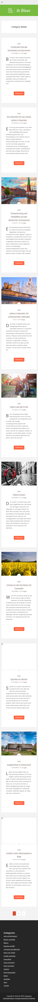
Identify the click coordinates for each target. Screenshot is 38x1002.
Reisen (19, 43)
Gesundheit (7, 959)
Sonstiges (7, 979)
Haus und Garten (9, 963)
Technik (6, 986)
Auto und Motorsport (10, 936)
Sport (5, 982)
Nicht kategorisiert (9, 973)
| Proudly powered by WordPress (25, 998)
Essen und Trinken (9, 953)
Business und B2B (9, 946)
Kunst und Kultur (9, 966)
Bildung (6, 943)
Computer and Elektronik (12, 949)
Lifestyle (6, 969)
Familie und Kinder (9, 956)
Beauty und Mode (9, 940)
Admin (25, 53)
